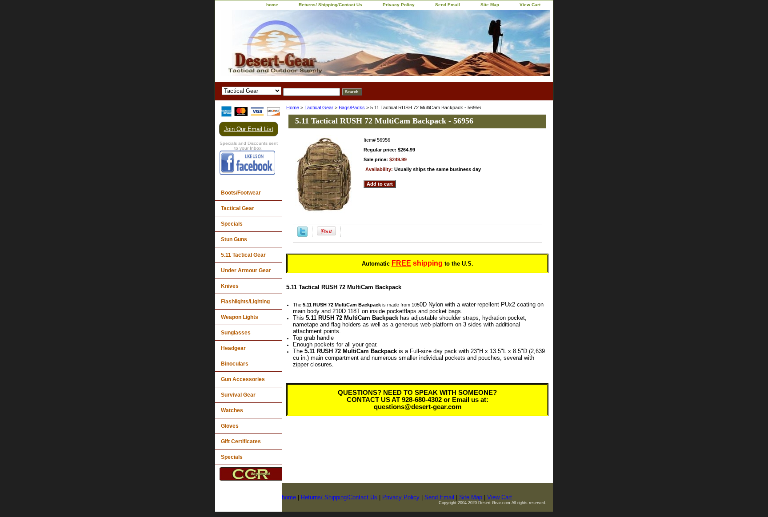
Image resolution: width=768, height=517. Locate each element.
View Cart (530, 4)
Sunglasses (236, 333)
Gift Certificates (241, 441)
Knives (230, 286)
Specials (232, 224)
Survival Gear (238, 395)
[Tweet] (302, 235)
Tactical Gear (318, 107)
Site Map (489, 4)
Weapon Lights (239, 317)
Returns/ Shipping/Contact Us (330, 4)
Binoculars (234, 364)
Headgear (233, 348)
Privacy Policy (399, 4)
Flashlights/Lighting (245, 301)
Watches (232, 410)
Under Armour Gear (246, 270)
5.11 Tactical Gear (243, 255)
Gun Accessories (243, 379)
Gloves (230, 426)
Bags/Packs (352, 107)
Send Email (447, 4)
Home (292, 107)
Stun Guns (234, 239)
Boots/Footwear (241, 193)
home (272, 4)
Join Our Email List (248, 129)
